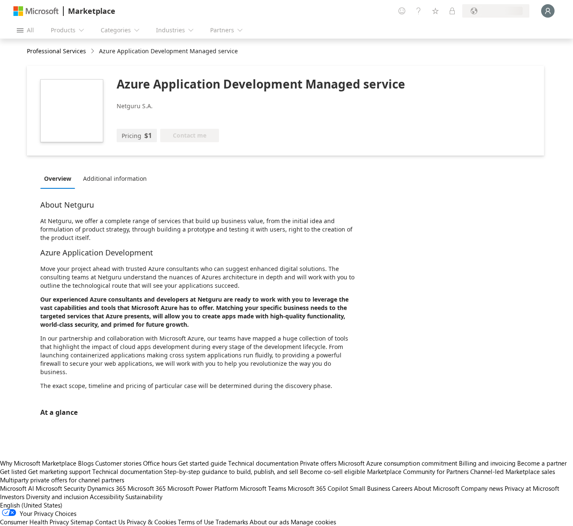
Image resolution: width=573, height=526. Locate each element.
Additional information (115, 178)
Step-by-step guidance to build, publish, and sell (231, 471)
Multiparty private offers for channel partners (62, 480)
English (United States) (31, 505)
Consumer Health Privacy (34, 522)
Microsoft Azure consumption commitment (398, 463)
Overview (57, 178)
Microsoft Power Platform (202, 488)
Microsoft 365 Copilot (318, 488)
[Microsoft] (36, 11)
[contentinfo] (93, 51)
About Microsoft (436, 488)
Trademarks (232, 522)
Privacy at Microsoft (532, 488)
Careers (402, 488)
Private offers (318, 463)
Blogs (86, 463)
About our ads (269, 522)
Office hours (160, 463)
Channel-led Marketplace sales (512, 471)
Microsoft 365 (147, 488)
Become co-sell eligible (332, 471)
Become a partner (542, 463)
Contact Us (110, 522)
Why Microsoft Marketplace (38, 463)
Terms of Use (196, 522)
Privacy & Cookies (151, 522)
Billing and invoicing (487, 463)
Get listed (13, 471)
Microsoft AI (17, 488)
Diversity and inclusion (57, 496)
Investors (12, 496)
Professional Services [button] (56, 51)
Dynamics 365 (106, 488)
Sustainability (143, 496)
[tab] (59, 178)
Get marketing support (59, 471)
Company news (482, 488)
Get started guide (202, 463)
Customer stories (118, 463)
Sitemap (82, 522)
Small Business (370, 488)
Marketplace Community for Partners (418, 471)
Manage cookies (313, 522)
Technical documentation (263, 463)
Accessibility (107, 496)
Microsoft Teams (263, 488)
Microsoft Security (61, 488)
